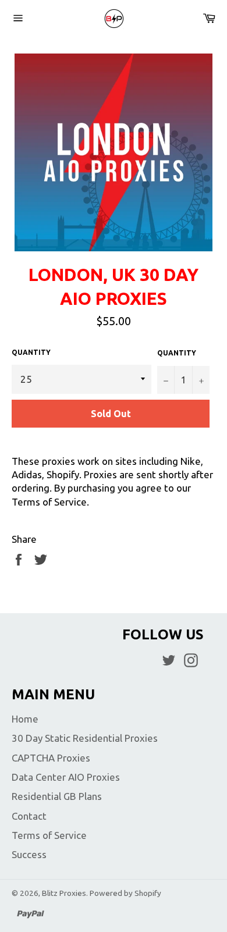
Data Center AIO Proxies (66, 776)
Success (29, 854)
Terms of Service (49, 835)
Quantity (31, 352)
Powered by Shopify (125, 893)
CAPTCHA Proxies (51, 757)
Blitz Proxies (64, 893)
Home (25, 718)
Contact (29, 815)
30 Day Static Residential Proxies (85, 738)
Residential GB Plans (57, 796)
